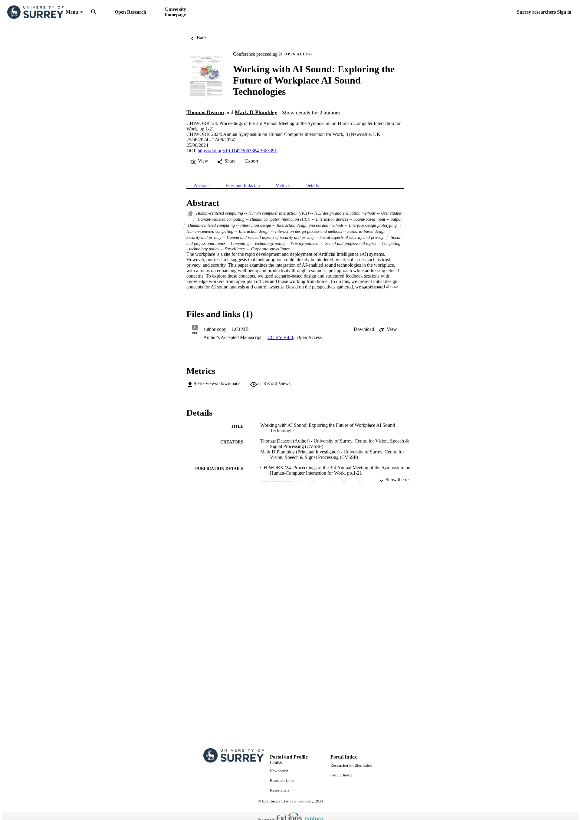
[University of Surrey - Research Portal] (35, 12)
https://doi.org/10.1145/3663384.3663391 (237, 150)
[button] (363, 329)
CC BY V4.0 (280, 337)
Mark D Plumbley (256, 112)
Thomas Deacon (205, 112)
